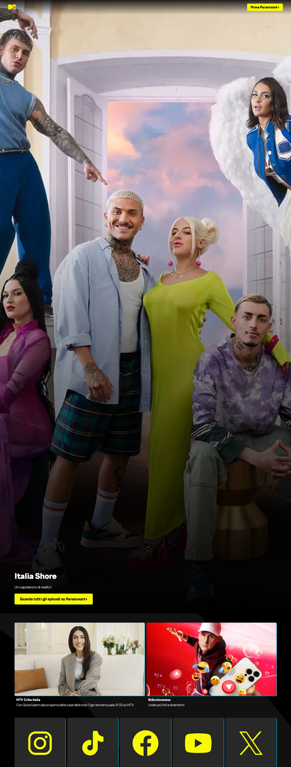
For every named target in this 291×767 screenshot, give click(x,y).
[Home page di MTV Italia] (12, 7)
